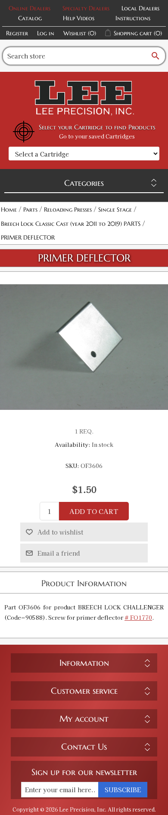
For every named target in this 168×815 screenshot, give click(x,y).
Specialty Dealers (85, 8)
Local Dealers (140, 8)
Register (17, 33)
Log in (45, 33)
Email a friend (58, 553)
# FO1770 (138, 617)
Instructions (132, 18)
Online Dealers (29, 8)
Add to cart (93, 511)
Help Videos (78, 18)
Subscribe (123, 789)
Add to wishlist (60, 532)
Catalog (30, 18)
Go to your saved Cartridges (97, 136)
